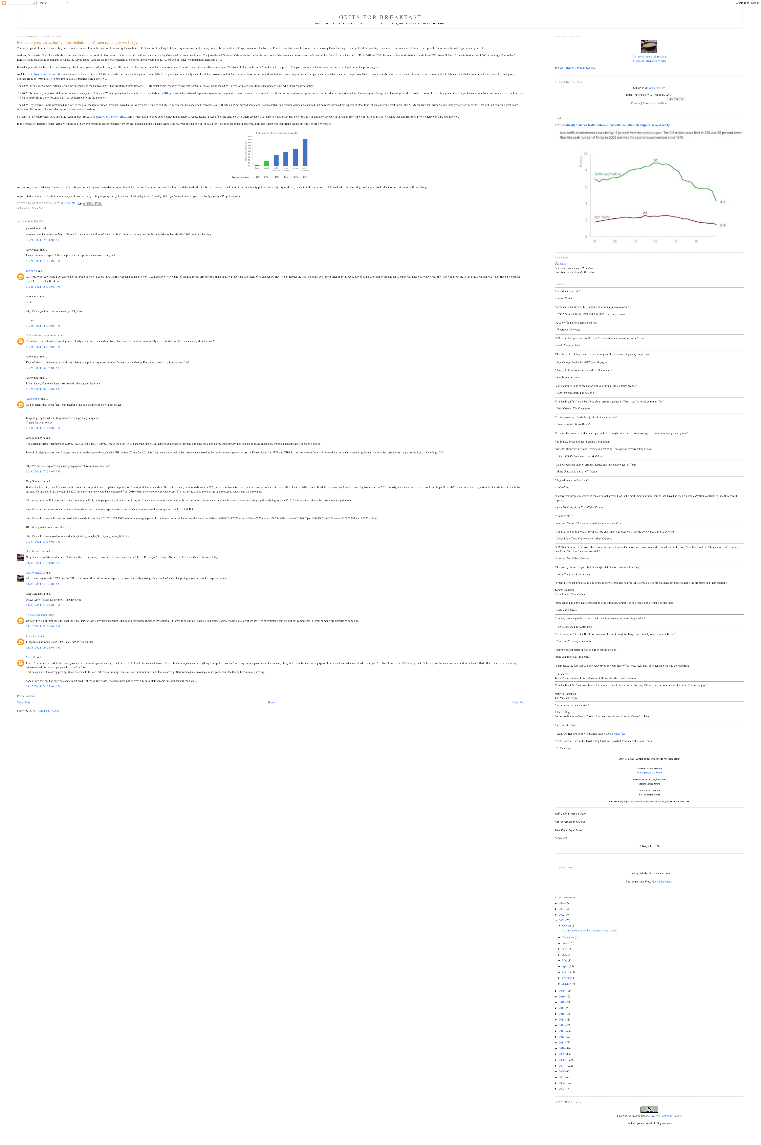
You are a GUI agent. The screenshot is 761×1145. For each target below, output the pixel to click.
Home (271, 702)
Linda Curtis (33, 636)
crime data (35, 208)
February (567, 978)
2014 (562, 1025)
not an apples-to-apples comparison (303, 93)
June (565, 954)
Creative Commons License (665, 1116)
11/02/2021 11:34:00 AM (43, 563)
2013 (562, 1031)
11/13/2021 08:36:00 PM (43, 626)
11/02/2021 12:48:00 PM (43, 605)
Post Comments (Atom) (46, 710)
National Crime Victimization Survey (245, 55)
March (566, 972)
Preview (635, 103)
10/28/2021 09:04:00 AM (43, 240)
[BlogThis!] (89, 204)
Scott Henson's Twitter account (576, 67)
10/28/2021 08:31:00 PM (43, 347)
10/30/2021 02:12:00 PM (43, 428)
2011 (562, 1042)
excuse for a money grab (110, 116)
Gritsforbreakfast (35, 551)
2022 (562, 914)
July (565, 949)
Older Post (518, 702)
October (567, 925)
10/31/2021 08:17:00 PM (43, 541)
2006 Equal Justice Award (649, 772)
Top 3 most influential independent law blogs (645, 801)
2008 (562, 1060)
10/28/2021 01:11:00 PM (43, 261)
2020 (562, 991)
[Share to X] (92, 204)
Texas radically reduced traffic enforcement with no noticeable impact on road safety (612, 125)
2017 (562, 1008)
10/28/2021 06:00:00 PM (43, 286)
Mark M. (31, 657)
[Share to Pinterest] (100, 204)
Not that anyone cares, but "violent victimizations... (590, 930)
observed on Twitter (45, 74)
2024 (562, 903)
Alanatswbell (33, 399)
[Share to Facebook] (96, 204)
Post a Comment (26, 696)
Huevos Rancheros (662, 881)
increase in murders (331, 67)
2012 (562, 1037)
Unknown (31, 271)
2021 (562, 920)
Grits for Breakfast (380, 17)
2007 (562, 1065)
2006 (562, 1071)
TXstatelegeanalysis (37, 615)
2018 (562, 1002)
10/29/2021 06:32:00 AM (43, 368)
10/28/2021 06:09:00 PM (43, 326)
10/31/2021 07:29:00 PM (43, 471)
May (565, 960)
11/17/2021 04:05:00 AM (43, 686)
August (566, 943)
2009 (562, 1054)
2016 (562, 1014)
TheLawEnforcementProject (41, 335)
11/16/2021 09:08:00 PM (43, 647)
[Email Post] (79, 203)
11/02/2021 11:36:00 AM (43, 584)
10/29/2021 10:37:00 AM (43, 389)
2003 (562, 1088)
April (565, 966)
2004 (562, 1083)
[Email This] (85, 204)
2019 (562, 996)
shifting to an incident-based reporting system (189, 93)
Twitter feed (618, 733)
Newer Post (23, 702)
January (567, 983)
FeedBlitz (662, 103)
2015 (562, 1019)
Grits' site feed (657, 88)
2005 (562, 1077)
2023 (562, 909)
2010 (562, 1048)
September (568, 937)
